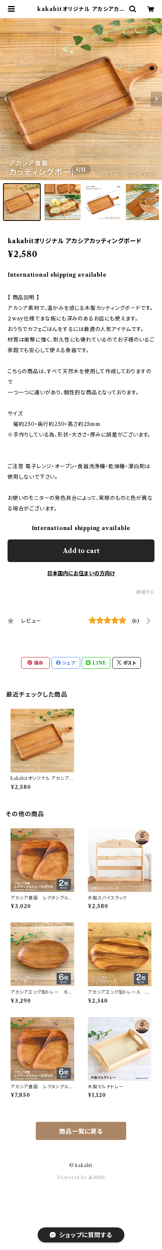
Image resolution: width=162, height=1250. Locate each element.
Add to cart (81, 551)
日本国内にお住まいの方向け (81, 573)
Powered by (73, 1177)
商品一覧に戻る (81, 1131)
